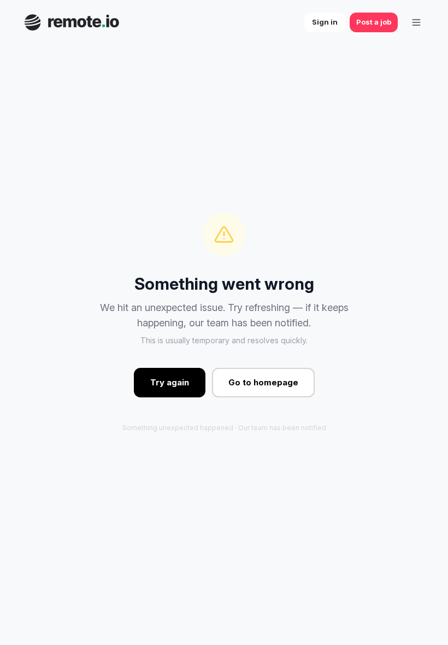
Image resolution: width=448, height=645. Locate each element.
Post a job (373, 21)
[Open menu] (416, 22)
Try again (169, 382)
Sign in (325, 21)
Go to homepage (263, 382)
